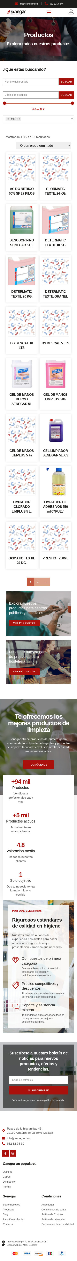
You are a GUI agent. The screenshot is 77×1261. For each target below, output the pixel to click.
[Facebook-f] (5, 1153)
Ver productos (24, 623)
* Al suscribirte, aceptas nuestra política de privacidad (38, 1100)
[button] (49, 12)
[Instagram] (13, 1153)
